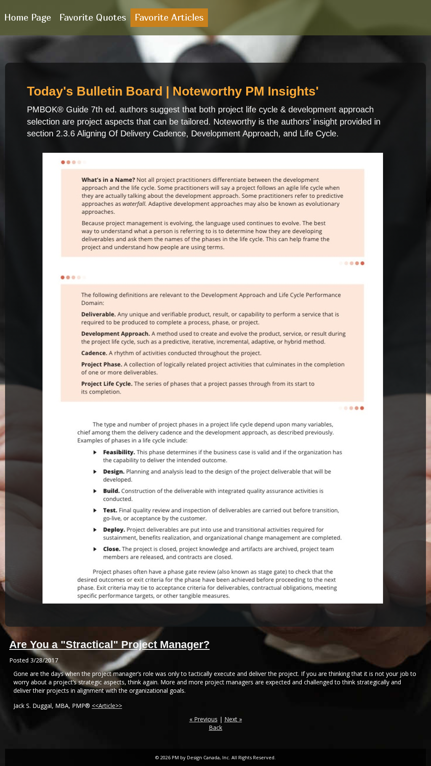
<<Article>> (107, 706)
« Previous (203, 719)
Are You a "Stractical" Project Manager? (109, 644)
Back (215, 727)
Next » (233, 719)
